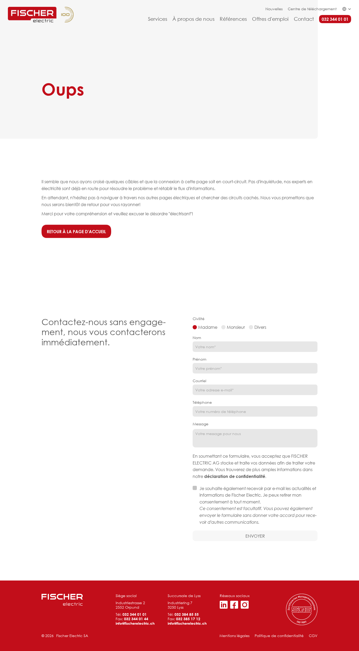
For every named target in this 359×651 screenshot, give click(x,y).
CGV (313, 635)
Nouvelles (274, 8)
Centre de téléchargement (312, 8)
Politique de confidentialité (279, 635)
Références (233, 19)
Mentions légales (234, 635)
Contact (304, 19)
